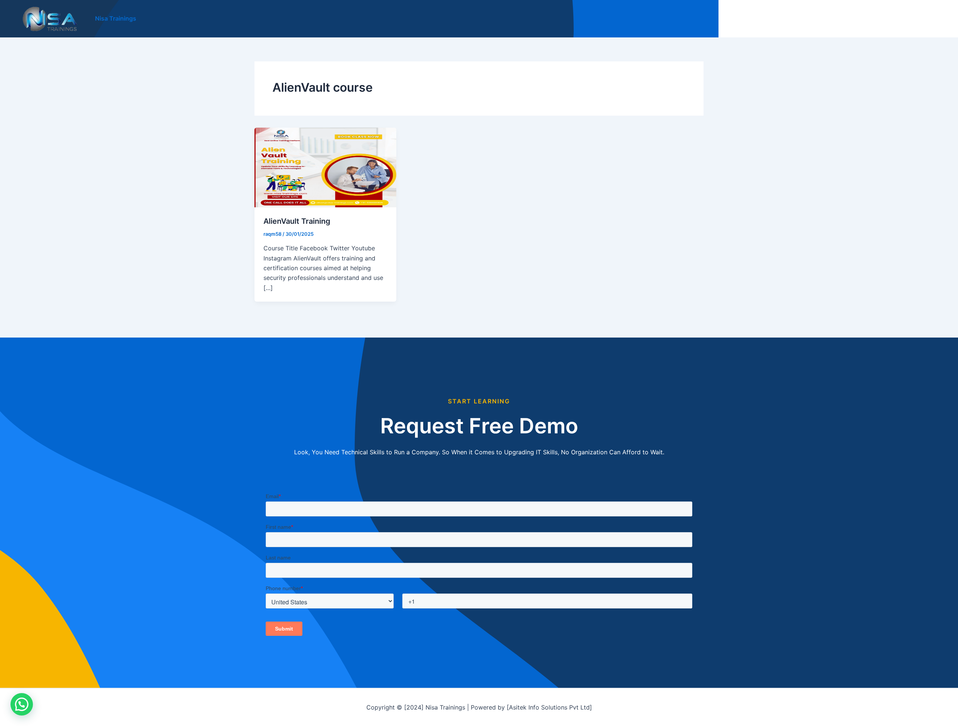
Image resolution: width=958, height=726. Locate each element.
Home (785, 18)
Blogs (858, 18)
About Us (891, 18)
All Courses (822, 18)
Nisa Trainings (115, 18)
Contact (927, 18)
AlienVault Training (296, 221)
